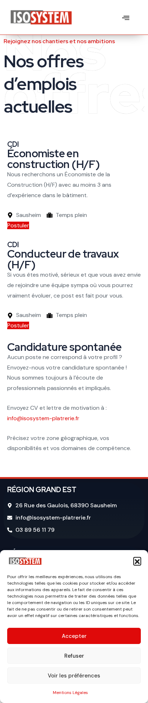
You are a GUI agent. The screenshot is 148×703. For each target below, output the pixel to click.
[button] (137, 560)
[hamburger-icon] (126, 17)
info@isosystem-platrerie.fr (43, 418)
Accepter (74, 636)
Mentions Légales (70, 692)
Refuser (74, 655)
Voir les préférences (74, 675)
